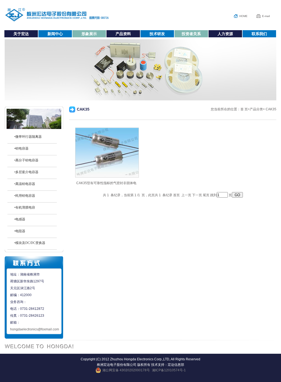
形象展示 (89, 34)
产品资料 (123, 34)
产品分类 (256, 109)
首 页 (244, 109)
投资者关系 (191, 34)
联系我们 (259, 34)
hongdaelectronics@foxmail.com (34, 329)
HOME (243, 16)
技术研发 (157, 34)
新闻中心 (55, 34)
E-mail (266, 16)
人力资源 (225, 34)
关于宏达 (21, 34)
